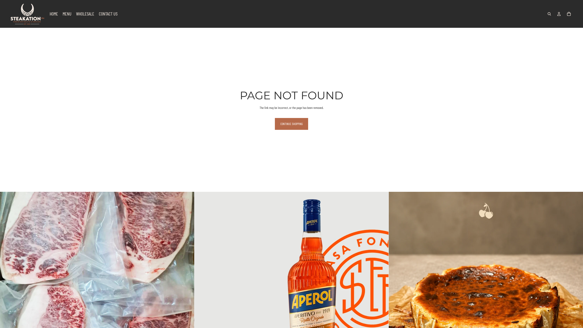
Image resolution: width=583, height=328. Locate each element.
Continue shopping (291, 124)
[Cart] (569, 14)
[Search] (549, 14)
